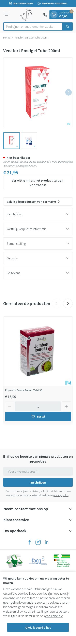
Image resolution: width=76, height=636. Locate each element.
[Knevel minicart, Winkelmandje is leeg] (54, 14)
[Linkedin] (47, 542)
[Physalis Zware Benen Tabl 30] (38, 351)
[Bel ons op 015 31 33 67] (45, 15)
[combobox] (33, 26)
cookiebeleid (54, 616)
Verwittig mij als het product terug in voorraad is (38, 182)
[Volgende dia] (68, 303)
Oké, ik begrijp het (38, 627)
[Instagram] (38, 542)
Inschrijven (38, 482)
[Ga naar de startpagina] (26, 15)
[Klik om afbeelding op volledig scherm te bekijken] (38, 92)
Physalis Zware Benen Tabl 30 (23, 390)
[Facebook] (30, 542)
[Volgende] (68, 92)
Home (6, 37)
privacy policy (61, 495)
